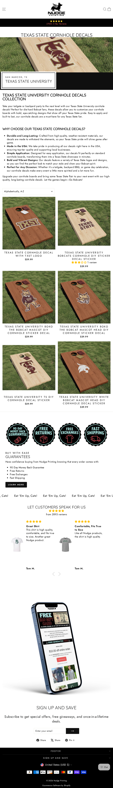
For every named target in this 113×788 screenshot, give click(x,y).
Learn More (16, 484)
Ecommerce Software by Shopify (56, 785)
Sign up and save (55, 757)
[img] (56, 511)
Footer (56, 751)
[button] (80, 262)
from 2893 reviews (56, 514)
